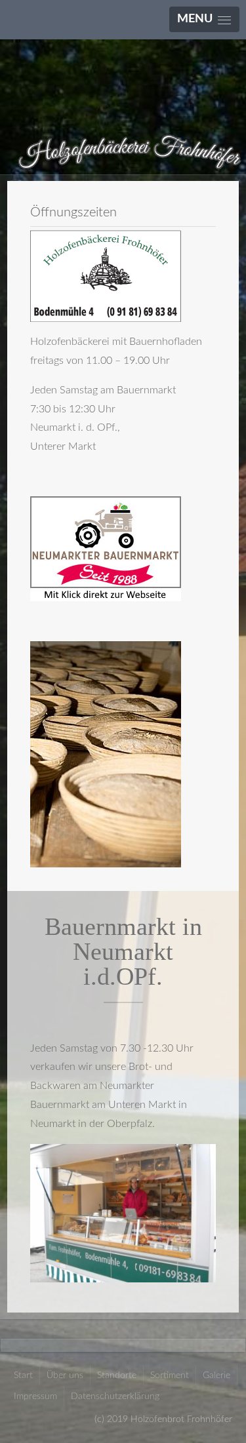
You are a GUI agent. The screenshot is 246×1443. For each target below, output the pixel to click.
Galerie (216, 1375)
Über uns (65, 1375)
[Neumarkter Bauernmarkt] (105, 548)
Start (23, 1375)
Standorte (116, 1375)
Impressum (35, 1396)
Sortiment (169, 1375)
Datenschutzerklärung (115, 1396)
